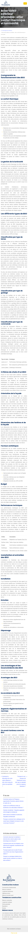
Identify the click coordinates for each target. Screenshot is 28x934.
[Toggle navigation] (25, 3)
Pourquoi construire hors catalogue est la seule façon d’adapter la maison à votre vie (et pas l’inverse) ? (14, 821)
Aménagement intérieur (7, 30)
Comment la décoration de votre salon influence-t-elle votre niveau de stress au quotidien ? (7, 781)
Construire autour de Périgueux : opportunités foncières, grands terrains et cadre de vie (13, 801)
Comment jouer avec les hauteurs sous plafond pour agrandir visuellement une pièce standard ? (13, 845)
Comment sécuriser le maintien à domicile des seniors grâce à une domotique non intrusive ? (12, 839)
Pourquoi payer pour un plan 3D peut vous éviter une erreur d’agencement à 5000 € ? (13, 852)
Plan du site (14, 933)
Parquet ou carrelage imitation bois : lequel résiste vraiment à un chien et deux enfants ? (12, 858)
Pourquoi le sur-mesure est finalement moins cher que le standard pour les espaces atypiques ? (20, 781)
